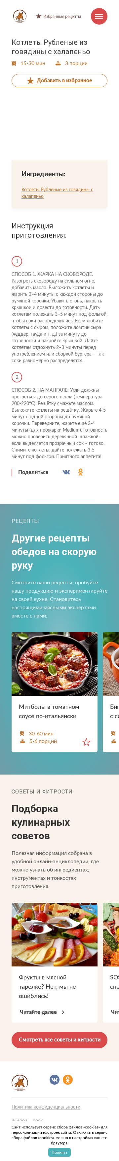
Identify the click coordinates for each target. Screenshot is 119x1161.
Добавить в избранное (64, 80)
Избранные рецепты (62, 17)
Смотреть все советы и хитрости (59, 1039)
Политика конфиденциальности (46, 1107)
